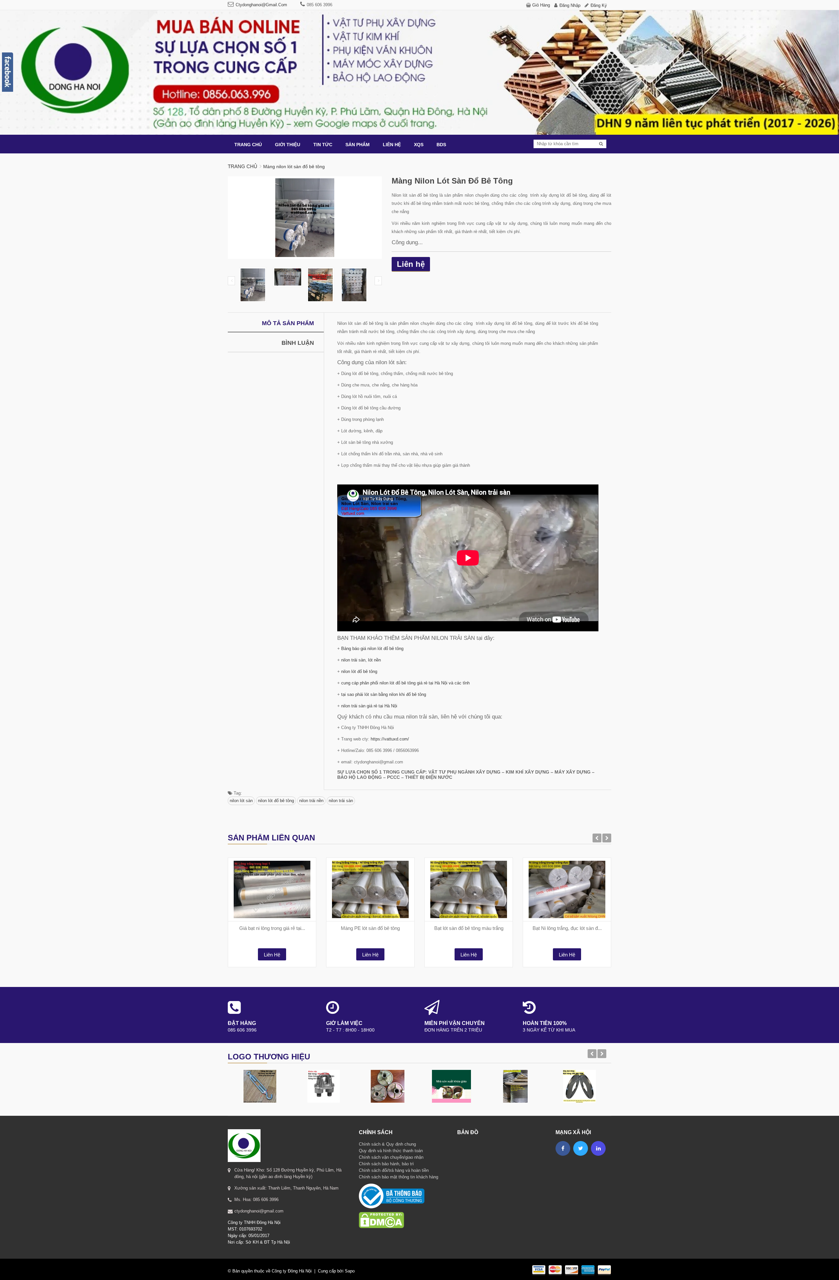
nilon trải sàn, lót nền (361, 660)
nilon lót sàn (241, 800)
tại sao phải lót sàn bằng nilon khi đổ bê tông (383, 694)
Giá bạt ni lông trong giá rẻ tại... (272, 928)
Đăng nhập (569, 5)
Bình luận (298, 343)
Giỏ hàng (541, 5)
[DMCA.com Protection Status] (381, 1211)
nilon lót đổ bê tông (359, 671)
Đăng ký (599, 5)
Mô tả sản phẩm (288, 323)
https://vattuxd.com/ (390, 739)
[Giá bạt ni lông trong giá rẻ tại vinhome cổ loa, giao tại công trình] (272, 889)
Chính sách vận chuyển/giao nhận (391, 1157)
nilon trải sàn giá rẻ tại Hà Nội (369, 705)
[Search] (601, 144)
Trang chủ (242, 166)
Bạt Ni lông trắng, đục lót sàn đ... (567, 928)
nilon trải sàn (341, 800)
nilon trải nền (311, 800)
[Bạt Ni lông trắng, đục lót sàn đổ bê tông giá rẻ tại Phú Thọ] (567, 889)
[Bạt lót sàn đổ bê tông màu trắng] (468, 889)
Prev (231, 280)
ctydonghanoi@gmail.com (261, 4)
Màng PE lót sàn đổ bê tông (370, 928)
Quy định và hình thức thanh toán (391, 1150)
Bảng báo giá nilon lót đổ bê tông (372, 648)
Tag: (237, 793)
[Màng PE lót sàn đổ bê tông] (370, 889)
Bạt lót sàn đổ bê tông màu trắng (468, 928)
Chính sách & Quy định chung (387, 1144)
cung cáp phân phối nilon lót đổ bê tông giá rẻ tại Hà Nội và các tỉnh (405, 682)
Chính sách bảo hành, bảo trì (386, 1163)
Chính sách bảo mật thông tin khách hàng (398, 1176)
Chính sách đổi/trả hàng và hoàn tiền (394, 1170)
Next (378, 280)
